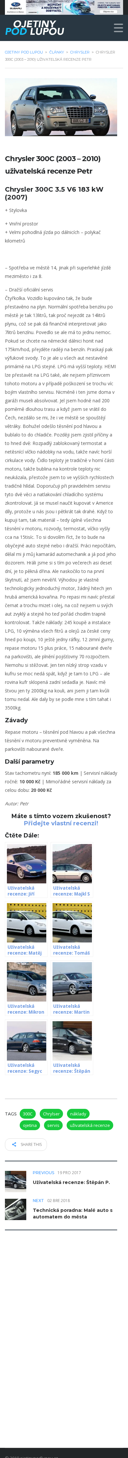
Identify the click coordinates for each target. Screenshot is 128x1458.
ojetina (30, 1125)
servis (53, 1125)
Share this (31, 1144)
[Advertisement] (64, 1320)
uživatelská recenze (90, 1125)
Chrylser (51, 1114)
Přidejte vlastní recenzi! (61, 823)
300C (27, 1114)
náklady (78, 1114)
